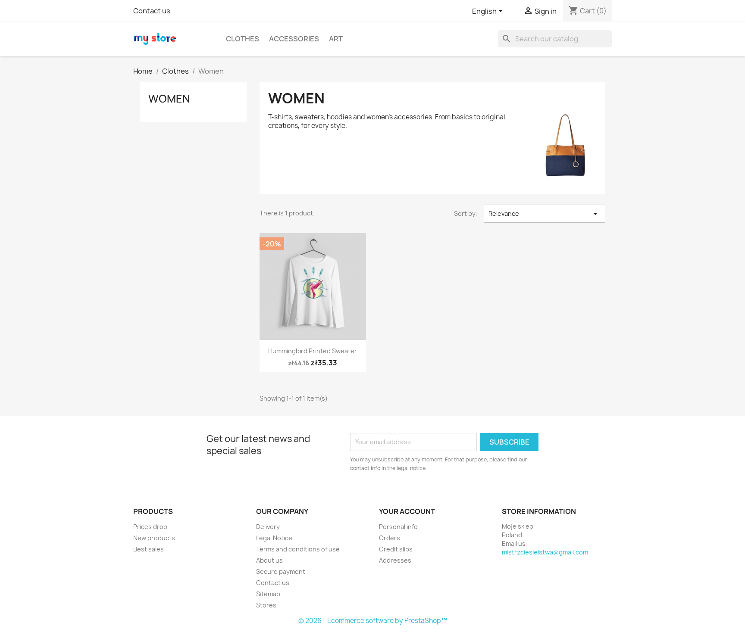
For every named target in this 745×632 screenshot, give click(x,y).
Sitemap (268, 594)
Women (169, 98)
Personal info (398, 527)
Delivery (268, 527)
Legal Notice (274, 538)
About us (269, 560)
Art (336, 39)
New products (154, 538)
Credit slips (396, 549)
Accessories (294, 39)
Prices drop (150, 527)
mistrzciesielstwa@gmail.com (545, 552)
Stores (266, 605)
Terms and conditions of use (298, 549)
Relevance (544, 214)
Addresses (395, 560)
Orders (389, 538)
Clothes (242, 39)
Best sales (148, 549)
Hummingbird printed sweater (312, 351)
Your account (407, 511)
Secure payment (280, 571)
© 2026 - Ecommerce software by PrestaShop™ (372, 620)
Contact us (151, 11)
